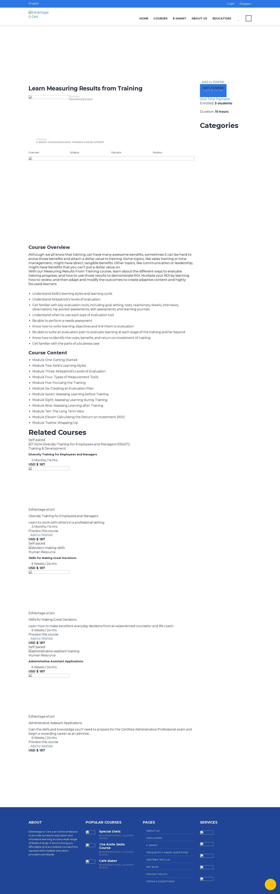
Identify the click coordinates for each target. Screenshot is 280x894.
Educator (116, 152)
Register (245, 3)
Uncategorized (212, 133)
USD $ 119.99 (213, 90)
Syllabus (74, 152)
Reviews (157, 152)
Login (231, 3)
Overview (34, 152)
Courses (161, 18)
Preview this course (43, 531)
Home (143, 18)
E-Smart (179, 18)
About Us (199, 18)
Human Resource (59, 142)
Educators (222, 18)
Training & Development (88, 142)
